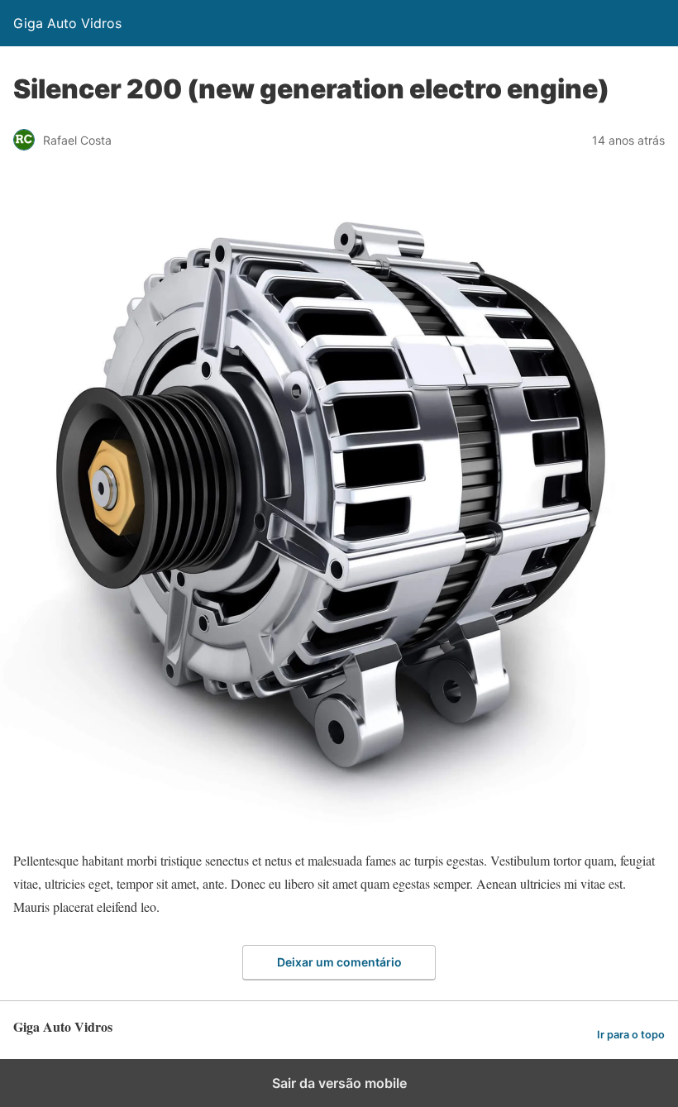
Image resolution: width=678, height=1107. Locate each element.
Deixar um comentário (339, 962)
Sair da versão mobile (339, 1083)
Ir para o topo (631, 1034)
